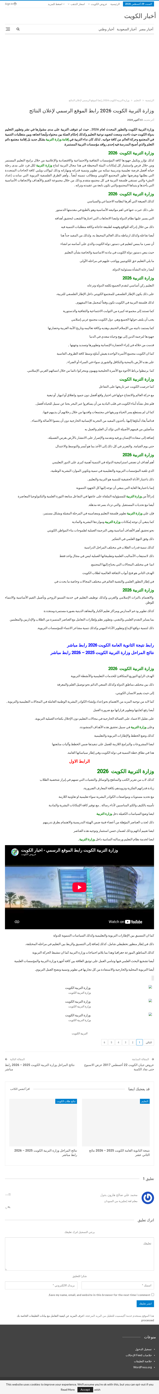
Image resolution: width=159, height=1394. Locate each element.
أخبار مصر (146, 29)
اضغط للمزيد (55, 4)
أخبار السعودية (126, 29)
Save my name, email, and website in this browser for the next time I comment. (99, 1295)
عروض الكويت (99, 4)
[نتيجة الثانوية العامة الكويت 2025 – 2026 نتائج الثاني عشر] (116, 1122)
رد (6, 1207)
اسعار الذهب (78, 4)
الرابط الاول (79, 761)
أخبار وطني (106, 29)
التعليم (144, 1101)
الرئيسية (115, 4)
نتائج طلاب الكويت (66, 1101)
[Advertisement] (79, 65)
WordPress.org (142, 1367)
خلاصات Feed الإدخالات (139, 1355)
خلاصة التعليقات (143, 1361)
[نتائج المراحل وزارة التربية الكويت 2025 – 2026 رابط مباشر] (43, 1122)
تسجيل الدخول (143, 1349)
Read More (68, 1389)
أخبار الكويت (140, 16)
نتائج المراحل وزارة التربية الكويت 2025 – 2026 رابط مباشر (102, 652)
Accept (85, 1389)
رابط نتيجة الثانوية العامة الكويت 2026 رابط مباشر (110, 645)
